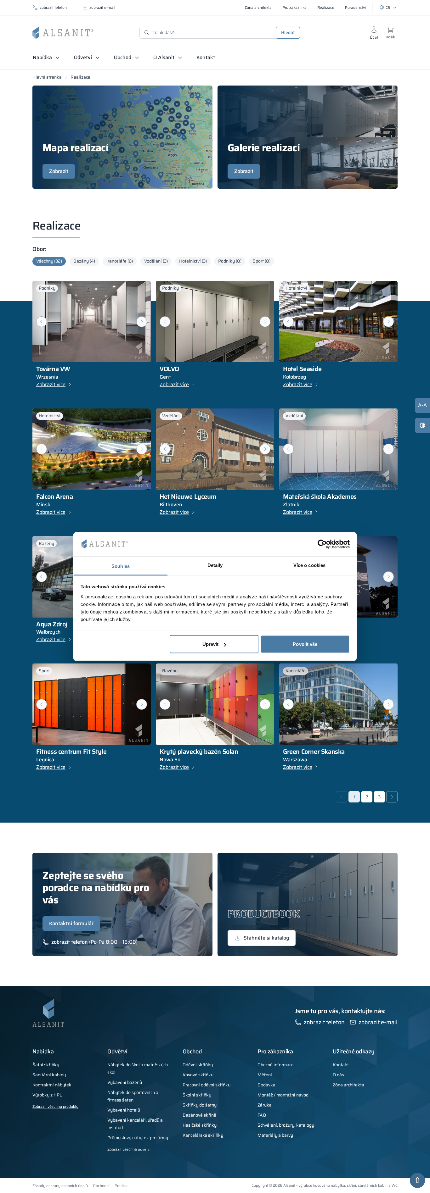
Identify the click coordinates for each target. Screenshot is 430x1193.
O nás (338, 1074)
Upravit (210, 644)
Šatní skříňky (45, 1064)
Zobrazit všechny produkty (55, 1106)
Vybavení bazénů (124, 1082)
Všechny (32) (49, 261)
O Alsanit (163, 57)
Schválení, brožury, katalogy (285, 1125)
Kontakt (205, 57)
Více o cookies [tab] (309, 565)
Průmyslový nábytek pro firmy (137, 1137)
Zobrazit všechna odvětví (128, 1149)
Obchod (122, 57)
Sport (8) (261, 261)
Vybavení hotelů (123, 1110)
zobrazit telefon (53, 7)
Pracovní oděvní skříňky (206, 1084)
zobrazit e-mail (102, 7)
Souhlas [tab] (120, 566)
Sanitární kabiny (49, 1074)
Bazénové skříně (199, 1115)
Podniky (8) (229, 261)
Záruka (264, 1104)
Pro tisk (121, 1186)
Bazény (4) (84, 261)
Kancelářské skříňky (203, 1135)
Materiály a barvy (275, 1135)
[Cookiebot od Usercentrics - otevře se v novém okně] (322, 544)
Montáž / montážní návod (282, 1094)
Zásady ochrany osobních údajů (60, 1186)
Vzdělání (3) (156, 261)
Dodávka (266, 1084)
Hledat (288, 32)
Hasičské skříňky (200, 1125)
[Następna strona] (392, 796)
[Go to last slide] (41, 321)
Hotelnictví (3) (193, 261)
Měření (264, 1074)
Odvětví (83, 57)
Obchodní (101, 1186)
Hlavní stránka (47, 77)
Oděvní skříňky (198, 1064)
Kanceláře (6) (119, 261)
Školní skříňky (197, 1094)
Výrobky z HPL (47, 1094)
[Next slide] (141, 321)
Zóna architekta (348, 1084)
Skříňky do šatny (200, 1104)
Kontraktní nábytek (51, 1084)
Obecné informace (275, 1064)
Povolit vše (305, 644)
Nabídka (42, 57)
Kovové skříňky (198, 1074)
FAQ (261, 1115)
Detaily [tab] (215, 565)
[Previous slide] (41, 449)
